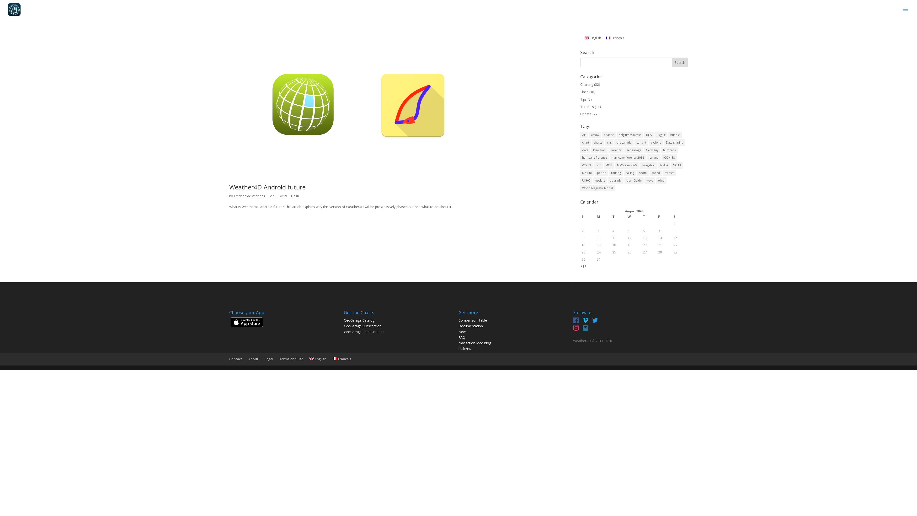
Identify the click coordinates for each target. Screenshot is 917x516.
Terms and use (291, 359)
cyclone (656, 142)
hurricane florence (594, 158)
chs (609, 142)
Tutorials (587, 106)
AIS (584, 135)
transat (669, 173)
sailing (630, 173)
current (641, 142)
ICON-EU (669, 158)
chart (585, 142)
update (600, 180)
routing (616, 173)
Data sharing (674, 142)
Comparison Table (472, 320)
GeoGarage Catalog (359, 320)
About (253, 359)
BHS (649, 135)
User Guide (634, 180)
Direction (599, 150)
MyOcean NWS (627, 165)
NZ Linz (587, 173)
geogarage (633, 150)
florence (616, 150)
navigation (648, 165)
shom (643, 173)
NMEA (664, 165)
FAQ (461, 337)
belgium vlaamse (629, 135)
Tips (583, 99)
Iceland (654, 158)
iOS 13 (586, 165)
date (585, 150)
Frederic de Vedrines (249, 196)
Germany (652, 150)
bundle (675, 135)
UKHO (586, 180)
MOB (609, 165)
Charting (586, 84)
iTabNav (464, 348)
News (462, 331)
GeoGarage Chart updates (364, 331)
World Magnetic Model (597, 188)
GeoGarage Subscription (362, 326)
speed (655, 173)
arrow (595, 135)
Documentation (470, 326)
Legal (269, 359)
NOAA (677, 165)
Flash (295, 196)
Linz (598, 165)
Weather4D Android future (267, 187)
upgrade (616, 180)
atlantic (609, 135)
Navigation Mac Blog (474, 343)
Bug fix (661, 135)
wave (649, 180)
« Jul (583, 265)
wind (661, 180)
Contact (235, 359)
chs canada (624, 142)
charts (598, 142)
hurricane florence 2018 (628, 158)
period (601, 173)
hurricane (669, 150)
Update (586, 114)
